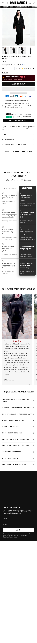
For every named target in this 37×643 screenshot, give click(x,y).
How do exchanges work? (12, 433)
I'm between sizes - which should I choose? (15, 400)
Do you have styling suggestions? (15, 445)
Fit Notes (4, 134)
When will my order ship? (12, 458)
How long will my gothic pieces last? (17, 414)
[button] (18, 89)
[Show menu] (3, 3)
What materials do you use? (13, 420)
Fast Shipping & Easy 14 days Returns (14, 144)
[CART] (34, 3)
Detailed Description (8, 139)
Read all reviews (17, 120)
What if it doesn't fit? (10, 426)
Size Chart (6, 72)
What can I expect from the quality (16, 407)
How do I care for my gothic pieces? (16, 439)
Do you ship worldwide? (11, 452)
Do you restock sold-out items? (14, 464)
